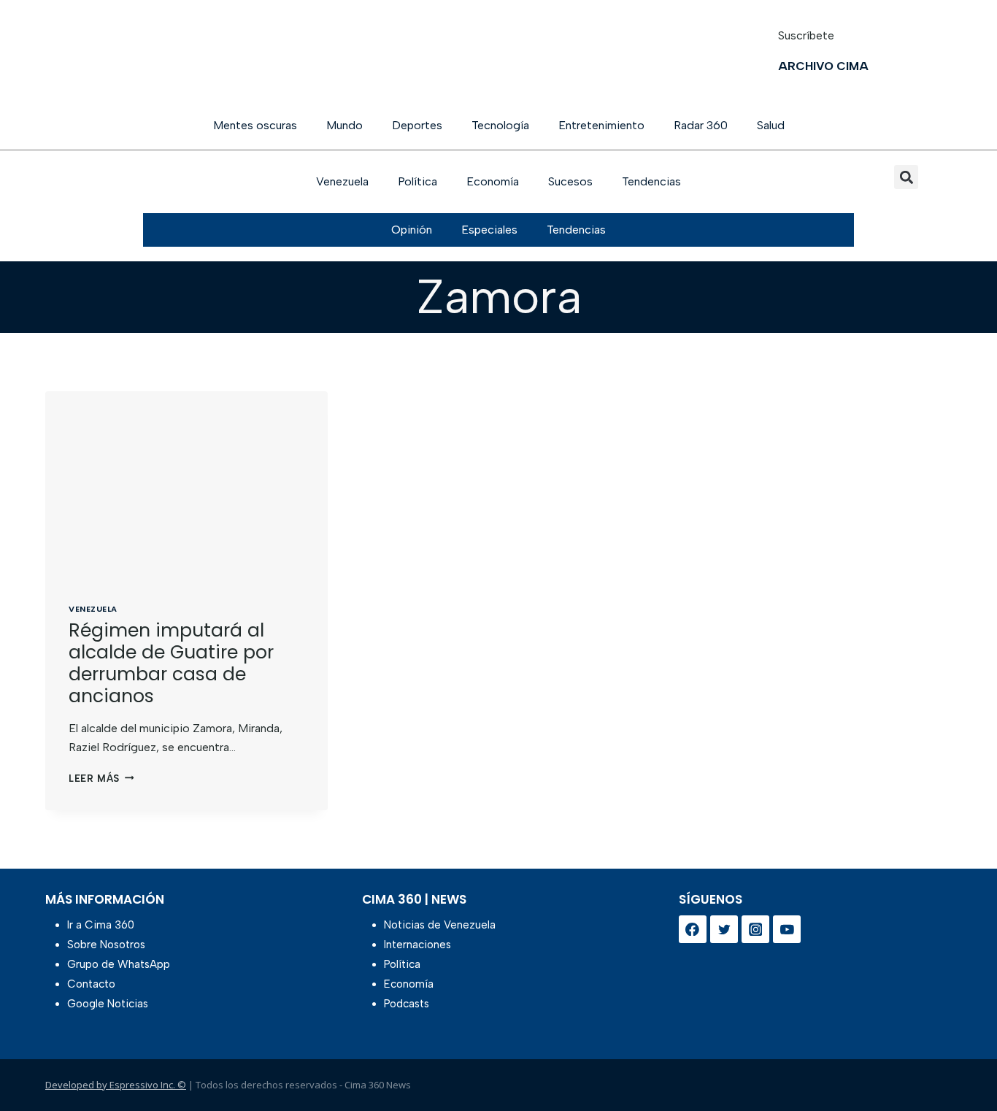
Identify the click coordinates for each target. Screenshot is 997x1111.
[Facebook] (693, 929)
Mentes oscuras (255, 125)
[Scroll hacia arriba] (962, 1062)
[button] (906, 177)
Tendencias (651, 181)
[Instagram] (755, 929)
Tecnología (500, 125)
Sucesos (570, 181)
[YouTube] (787, 929)
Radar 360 (701, 125)
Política (417, 181)
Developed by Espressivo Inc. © (115, 1084)
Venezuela (342, 181)
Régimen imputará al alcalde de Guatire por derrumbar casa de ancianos (171, 663)
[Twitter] (724, 929)
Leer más (101, 778)
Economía (492, 181)
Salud (771, 125)
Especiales (489, 230)
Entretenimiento (601, 125)
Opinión (411, 230)
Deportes (417, 125)
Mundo (344, 125)
